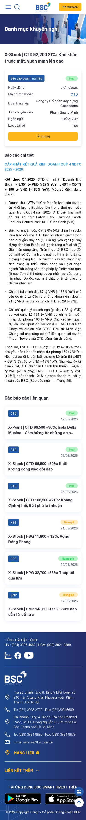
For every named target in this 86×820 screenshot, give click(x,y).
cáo (40, 380)
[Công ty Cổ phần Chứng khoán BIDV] (43, 6)
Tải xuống (43, 136)
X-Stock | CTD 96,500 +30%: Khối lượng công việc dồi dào (37, 466)
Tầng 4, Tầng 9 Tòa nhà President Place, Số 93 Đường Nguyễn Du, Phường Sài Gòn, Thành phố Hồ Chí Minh (45, 722)
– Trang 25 (61, 380)
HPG (14, 559)
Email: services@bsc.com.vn (33, 742)
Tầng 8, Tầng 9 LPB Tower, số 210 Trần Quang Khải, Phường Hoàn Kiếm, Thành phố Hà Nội (44, 697)
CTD (74, 94)
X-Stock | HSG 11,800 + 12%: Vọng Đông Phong (38, 539)
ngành (48, 380)
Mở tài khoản (70, 6)
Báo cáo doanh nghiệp (26, 78)
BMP (14, 595)
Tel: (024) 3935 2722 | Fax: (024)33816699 (44, 710)
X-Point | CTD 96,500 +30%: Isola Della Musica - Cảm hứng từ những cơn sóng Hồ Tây (42, 430)
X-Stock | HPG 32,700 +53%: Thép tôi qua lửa (41, 575)
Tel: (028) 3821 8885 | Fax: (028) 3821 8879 (45, 734)
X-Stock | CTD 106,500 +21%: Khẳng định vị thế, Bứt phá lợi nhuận (40, 502)
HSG (14, 522)
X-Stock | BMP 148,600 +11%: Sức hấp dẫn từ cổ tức (42, 612)
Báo (34, 380)
